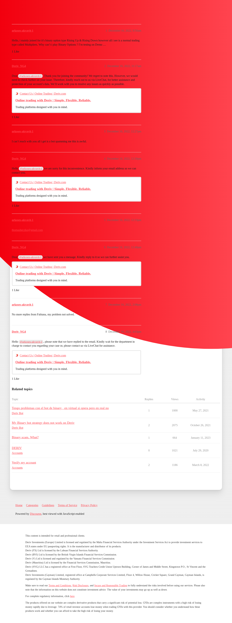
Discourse (35, 513)
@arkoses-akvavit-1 (30, 75)
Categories (32, 505)
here (72, 596)
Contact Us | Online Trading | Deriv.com (43, 93)
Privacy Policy (89, 505)
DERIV (17, 448)
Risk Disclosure (80, 585)
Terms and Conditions (60, 585)
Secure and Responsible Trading (110, 585)
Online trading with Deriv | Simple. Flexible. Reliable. (53, 100)
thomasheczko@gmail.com (27, 230)
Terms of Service (67, 505)
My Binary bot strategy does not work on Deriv (43, 423)
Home (18, 505)
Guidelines (48, 505)
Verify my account (24, 462)
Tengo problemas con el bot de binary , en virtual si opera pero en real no (60, 408)
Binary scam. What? (25, 437)
